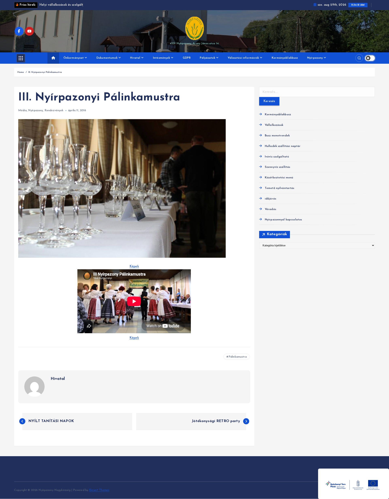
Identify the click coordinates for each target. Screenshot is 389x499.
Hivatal (135, 57)
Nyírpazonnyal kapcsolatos (283, 219)
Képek (134, 266)
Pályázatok (207, 57)
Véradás (270, 209)
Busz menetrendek (277, 135)
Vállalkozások (274, 125)
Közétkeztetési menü (279, 177)
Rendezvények (54, 110)
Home (20, 72)
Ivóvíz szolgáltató (277, 156)
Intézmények (161, 57)
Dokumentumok (107, 57)
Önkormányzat (73, 57)
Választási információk (243, 57)
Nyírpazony (315, 57)
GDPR (187, 57)
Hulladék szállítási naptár (283, 146)
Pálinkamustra (238, 356)
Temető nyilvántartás (279, 188)
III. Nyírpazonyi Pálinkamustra (45, 72)
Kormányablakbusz (285, 57)
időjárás (270, 198)
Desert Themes (99, 490)
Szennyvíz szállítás (277, 167)
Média (22, 110)
